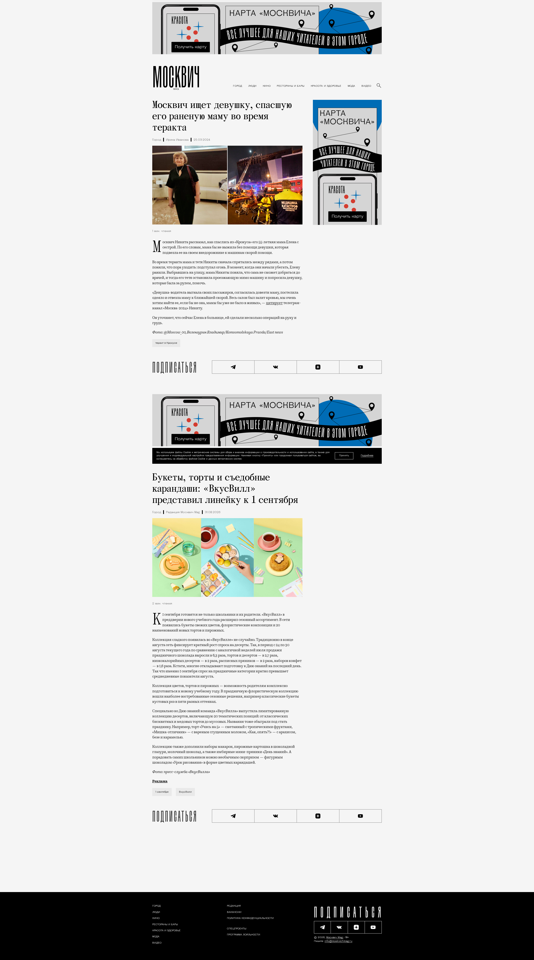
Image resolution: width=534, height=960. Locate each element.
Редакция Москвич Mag (183, 512)
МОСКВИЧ (176, 76)
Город (156, 140)
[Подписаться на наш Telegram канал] (233, 367)
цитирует (274, 303)
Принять (344, 456)
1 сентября (162, 792)
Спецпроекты (236, 928)
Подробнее (367, 456)
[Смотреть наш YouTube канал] (360, 367)
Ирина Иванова (177, 140)
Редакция (234, 906)
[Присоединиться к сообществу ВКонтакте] (275, 367)
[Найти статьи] (379, 85)
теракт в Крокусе (166, 343)
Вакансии (234, 912)
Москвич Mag (335, 937)
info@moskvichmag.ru (338, 941)
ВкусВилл (185, 792)
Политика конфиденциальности (250, 918)
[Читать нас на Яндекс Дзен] (318, 367)
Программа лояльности (243, 935)
